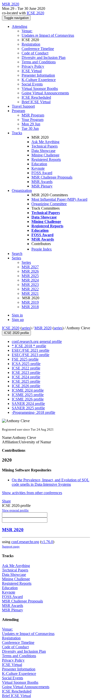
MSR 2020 (43, 328)
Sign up (18, 319)
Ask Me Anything (45, 142)
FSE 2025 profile (25, 359)
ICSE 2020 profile (16, 333)
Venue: (27, 31)
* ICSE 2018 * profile (29, 346)
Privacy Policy (33, 66)
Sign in (17, 315)
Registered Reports (46, 159)
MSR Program (33, 115)
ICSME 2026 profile (28, 399)
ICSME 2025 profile (28, 395)
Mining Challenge (45, 155)
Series (26, 262)
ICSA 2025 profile (26, 364)
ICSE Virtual (32, 71)
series (26, 328)
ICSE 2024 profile (26, 377)
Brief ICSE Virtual (36, 102)
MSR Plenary (42, 186)
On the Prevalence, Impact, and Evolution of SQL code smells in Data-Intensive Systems (50, 482)
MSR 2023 (30, 285)
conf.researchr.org (25, 542)
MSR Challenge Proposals (51, 177)
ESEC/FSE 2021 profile (30, 350)
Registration (31, 44)
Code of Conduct (35, 53)
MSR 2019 (30, 302)
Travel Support (23, 106)
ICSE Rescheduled (36, 97)
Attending (19, 26)
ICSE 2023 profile (26, 372)
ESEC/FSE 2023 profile (30, 355)
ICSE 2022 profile (26, 368)
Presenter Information (38, 75)
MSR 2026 (30, 271)
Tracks (17, 133)
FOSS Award (41, 173)
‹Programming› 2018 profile (33, 412)
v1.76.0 (47, 542)
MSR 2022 (30, 289)
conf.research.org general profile (37, 341)
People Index (41, 249)
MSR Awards (42, 182)
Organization (22, 190)
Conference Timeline (38, 49)
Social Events (32, 84)
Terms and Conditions (39, 62)
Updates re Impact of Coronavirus (48, 35)
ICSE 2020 (35, 13)
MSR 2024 (30, 280)
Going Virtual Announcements (45, 93)
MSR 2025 (30, 276)
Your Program (32, 119)
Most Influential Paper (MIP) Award (59, 199)
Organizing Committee (49, 204)
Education (39, 164)
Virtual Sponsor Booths (40, 88)
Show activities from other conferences (32, 493)
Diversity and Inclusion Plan (44, 57)
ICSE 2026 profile (26, 386)
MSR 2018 (30, 307)
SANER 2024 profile (28, 403)
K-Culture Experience (39, 80)
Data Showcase (43, 151)
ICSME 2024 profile (28, 390)
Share (6, 501)
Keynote (38, 168)
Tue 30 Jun (30, 128)
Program (18, 111)
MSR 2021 (30, 293)
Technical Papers (44, 146)
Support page (11, 546)
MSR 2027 (30, 267)
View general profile (15, 510)
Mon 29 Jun (31, 124)
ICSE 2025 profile (26, 381)
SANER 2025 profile (28, 408)
